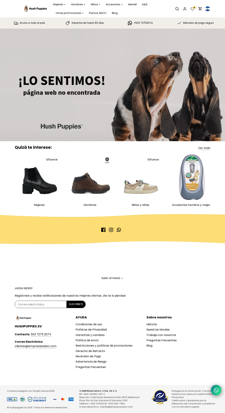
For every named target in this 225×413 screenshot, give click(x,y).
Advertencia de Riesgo (91, 362)
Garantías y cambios (90, 335)
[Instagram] (111, 230)
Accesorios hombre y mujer (191, 205)
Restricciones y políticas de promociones (104, 346)
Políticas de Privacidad (91, 330)
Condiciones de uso (89, 324)
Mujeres (39, 205)
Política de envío (87, 340)
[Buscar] (177, 9)
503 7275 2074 (41, 334)
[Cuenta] (185, 9)
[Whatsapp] (119, 230)
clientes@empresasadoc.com (35, 346)
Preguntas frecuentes (91, 367)
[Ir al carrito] (200, 9)
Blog (149, 346)
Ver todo (204, 148)
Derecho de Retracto (90, 351)
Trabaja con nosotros (161, 335)
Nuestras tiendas (158, 330)
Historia (151, 324)
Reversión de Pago (88, 356)
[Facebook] (103, 230)
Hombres (89, 205)
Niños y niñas (140, 205)
